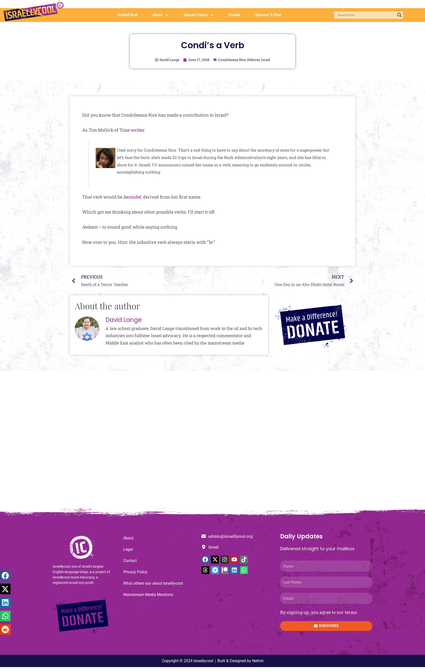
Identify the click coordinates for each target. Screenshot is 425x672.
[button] (5, 575)
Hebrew (253, 59)
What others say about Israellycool (153, 583)
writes (137, 130)
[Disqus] (212, 441)
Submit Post (127, 15)
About (157, 15)
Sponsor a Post (268, 15)
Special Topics (195, 15)
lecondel (132, 197)
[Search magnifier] (399, 15)
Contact (130, 560)
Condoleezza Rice (232, 59)
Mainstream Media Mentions (148, 594)
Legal (128, 549)
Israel (265, 59)
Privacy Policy (135, 572)
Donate (234, 15)
